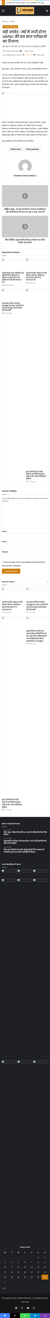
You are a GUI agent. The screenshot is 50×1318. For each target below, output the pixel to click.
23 (45, 1272)
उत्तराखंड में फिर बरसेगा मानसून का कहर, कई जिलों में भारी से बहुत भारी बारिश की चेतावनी (12, 306)
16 (45, 1267)
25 (12, 1277)
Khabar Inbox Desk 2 (13, 51)
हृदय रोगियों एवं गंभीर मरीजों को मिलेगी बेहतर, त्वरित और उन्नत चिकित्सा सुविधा (36, 475)
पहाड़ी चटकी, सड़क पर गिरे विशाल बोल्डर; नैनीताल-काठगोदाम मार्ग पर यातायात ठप (36, 276)
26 (18, 1277)
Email (5, 542)
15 (38, 1267)
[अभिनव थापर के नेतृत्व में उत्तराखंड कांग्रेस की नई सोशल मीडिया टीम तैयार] (40, 1065)
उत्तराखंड (6, 27)
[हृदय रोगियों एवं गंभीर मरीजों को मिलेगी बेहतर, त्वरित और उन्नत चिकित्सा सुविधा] (37, 379)
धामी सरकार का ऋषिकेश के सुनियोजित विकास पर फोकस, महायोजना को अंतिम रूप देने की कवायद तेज (13, 277)
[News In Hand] (25, 10)
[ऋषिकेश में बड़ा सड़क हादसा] (25, 1065)
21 (32, 1272)
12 (18, 1267)
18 (12, 1272)
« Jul (3, 1288)
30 (45, 1277)
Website (5, 552)
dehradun (16, 149)
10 (5, 1267)
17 (5, 1272)
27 (25, 1277)
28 (32, 1277)
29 (38, 1277)
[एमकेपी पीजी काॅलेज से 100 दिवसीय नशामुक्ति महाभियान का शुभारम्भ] (40, 883)
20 (25, 1272)
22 (38, 1272)
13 (25, 1267)
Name (5, 531)
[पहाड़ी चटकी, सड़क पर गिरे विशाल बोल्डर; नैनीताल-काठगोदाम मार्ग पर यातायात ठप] (37, 264)
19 (18, 1272)
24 (5, 1277)
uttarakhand (33, 149)
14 (32, 1267)
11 (11, 1267)
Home (6, 21)
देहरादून (12, 21)
